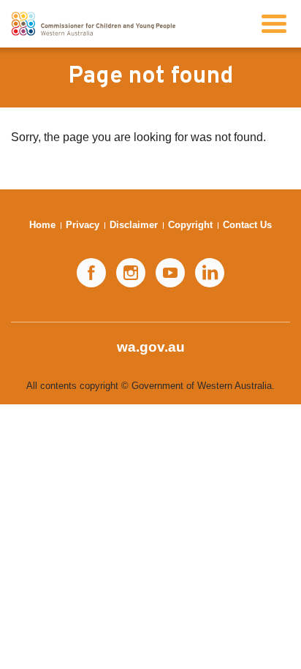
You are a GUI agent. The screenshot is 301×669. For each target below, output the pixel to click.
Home (42, 224)
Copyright (190, 224)
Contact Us (247, 224)
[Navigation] (274, 23)
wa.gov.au (151, 347)
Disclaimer (134, 224)
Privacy (82, 224)
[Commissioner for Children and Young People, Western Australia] (93, 24)
